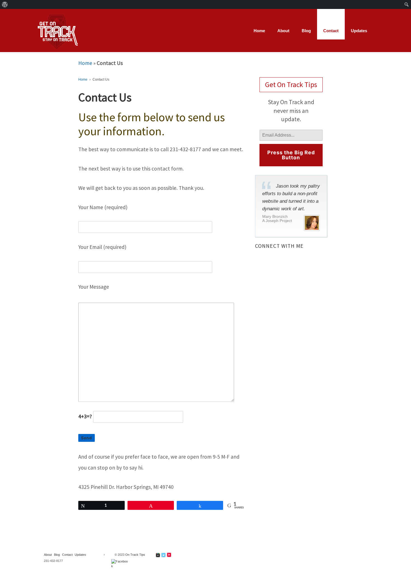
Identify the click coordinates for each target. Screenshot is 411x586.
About (283, 30)
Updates (359, 30)
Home (259, 30)
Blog (306, 30)
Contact (331, 30)
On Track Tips (134, 554)
